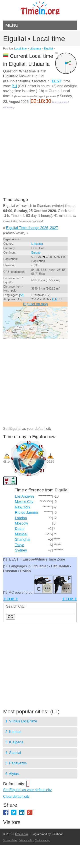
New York (22, 507)
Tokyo (19, 545)
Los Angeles (24, 496)
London (21, 518)
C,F (54, 299)
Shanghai (22, 539)
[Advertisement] (40, 156)
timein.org (21, 834)
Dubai (19, 528)
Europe (35, 252)
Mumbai (21, 534)
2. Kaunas (13, 732)
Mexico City (24, 502)
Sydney (21, 550)
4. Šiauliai (13, 753)
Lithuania (35, 48)
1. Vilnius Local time (21, 721)
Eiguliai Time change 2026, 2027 (32, 228)
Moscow (21, 523)
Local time (20, 48)
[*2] (21, 295)
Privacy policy (26, 840)
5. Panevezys (16, 763)
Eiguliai (48, 48)
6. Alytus (12, 774)
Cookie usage (42, 840)
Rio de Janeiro (26, 512)
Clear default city (16, 796)
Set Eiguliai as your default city (27, 790)
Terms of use (10, 840)
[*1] (14, 86)
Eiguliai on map (35, 304)
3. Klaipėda (14, 742)
